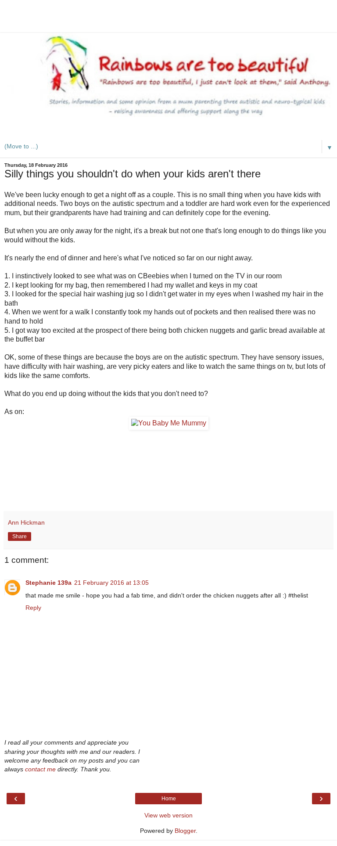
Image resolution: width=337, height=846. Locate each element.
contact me (40, 769)
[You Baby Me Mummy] (168, 423)
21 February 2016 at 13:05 (111, 582)
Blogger (185, 830)
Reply (33, 607)
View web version (168, 815)
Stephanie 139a (48, 582)
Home (168, 799)
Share (19, 536)
